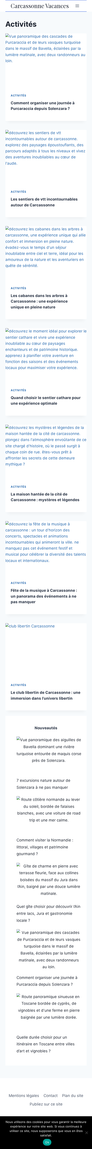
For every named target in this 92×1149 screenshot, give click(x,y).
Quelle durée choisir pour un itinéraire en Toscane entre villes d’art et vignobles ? (46, 1044)
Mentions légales (24, 1095)
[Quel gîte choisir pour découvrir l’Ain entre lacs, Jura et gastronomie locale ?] (49, 881)
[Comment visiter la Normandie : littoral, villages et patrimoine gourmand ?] (49, 814)
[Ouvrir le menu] (77, 5)
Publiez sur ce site (46, 1104)
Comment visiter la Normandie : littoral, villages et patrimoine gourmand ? (45, 847)
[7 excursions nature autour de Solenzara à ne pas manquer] (49, 754)
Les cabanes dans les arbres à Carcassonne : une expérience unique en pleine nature (39, 301)
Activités (18, 95)
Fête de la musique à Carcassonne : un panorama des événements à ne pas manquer (44, 596)
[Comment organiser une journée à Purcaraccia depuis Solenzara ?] (49, 949)
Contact (51, 1095)
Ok (47, 1142)
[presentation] (46, 60)
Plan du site (72, 1095)
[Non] (86, 1132)
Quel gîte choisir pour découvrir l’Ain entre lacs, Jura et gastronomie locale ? (48, 913)
